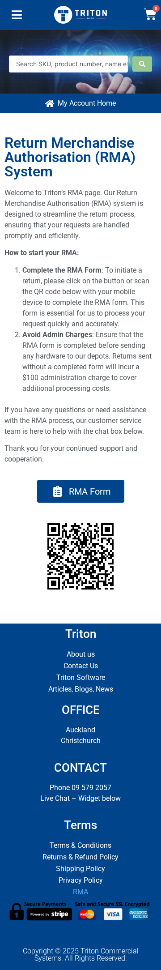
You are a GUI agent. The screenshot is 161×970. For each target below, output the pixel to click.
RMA (80, 892)
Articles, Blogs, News (80, 689)
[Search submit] (142, 64)
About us (81, 654)
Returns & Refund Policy (80, 857)
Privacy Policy (81, 880)
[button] (17, 17)
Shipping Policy (80, 868)
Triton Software (80, 677)
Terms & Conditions (80, 845)
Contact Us (81, 666)
